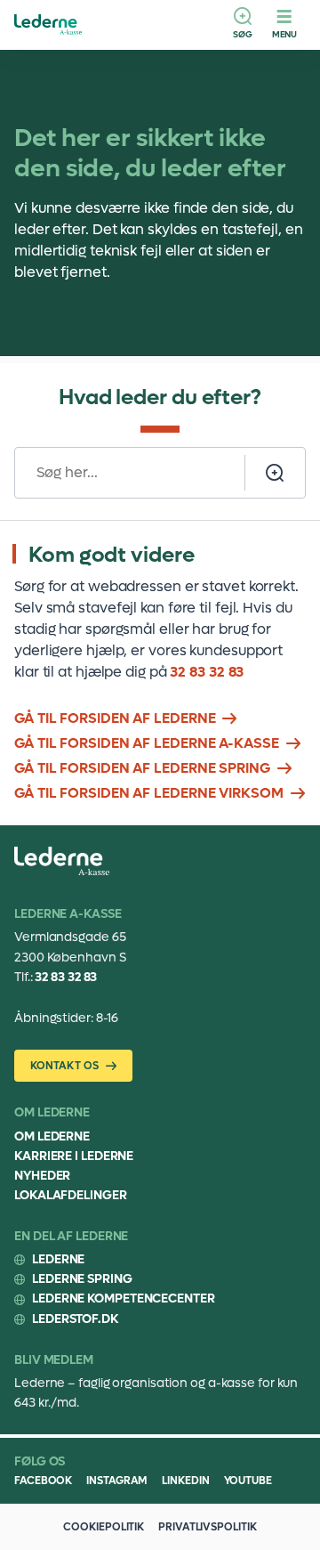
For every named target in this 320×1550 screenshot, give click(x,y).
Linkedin (185, 1480)
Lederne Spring (82, 1278)
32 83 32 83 (207, 671)
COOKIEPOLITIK (103, 1527)
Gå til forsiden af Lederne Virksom (149, 792)
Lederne (58, 1259)
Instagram (117, 1480)
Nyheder (42, 1175)
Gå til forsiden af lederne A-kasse (146, 743)
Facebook (43, 1480)
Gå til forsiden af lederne (114, 718)
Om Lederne (52, 1136)
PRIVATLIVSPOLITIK (207, 1527)
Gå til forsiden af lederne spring (142, 768)
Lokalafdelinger (70, 1195)
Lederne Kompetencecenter (123, 1298)
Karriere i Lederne (73, 1156)
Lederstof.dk (75, 1319)
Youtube (248, 1480)
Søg (242, 34)
